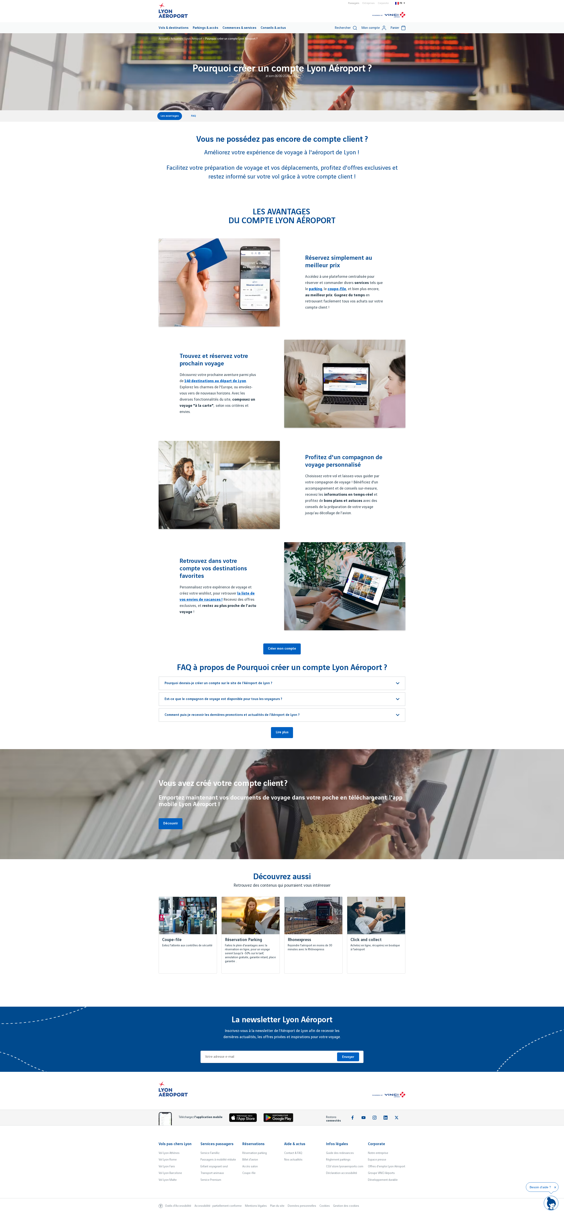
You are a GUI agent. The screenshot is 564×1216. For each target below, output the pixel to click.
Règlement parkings (338, 1159)
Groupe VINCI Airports (381, 1173)
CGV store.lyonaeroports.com (344, 1166)
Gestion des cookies (346, 1205)
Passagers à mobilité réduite (218, 1159)
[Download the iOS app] (244, 1118)
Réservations (253, 1144)
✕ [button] (555, 1187)
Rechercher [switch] (343, 28)
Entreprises (368, 3)
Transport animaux (212, 1173)
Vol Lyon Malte (168, 1179)
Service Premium (210, 1179)
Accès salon (250, 1166)
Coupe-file (249, 1173)
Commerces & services (239, 28)
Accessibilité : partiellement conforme (218, 1205)
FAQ (193, 115)
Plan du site (277, 1205)
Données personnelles (302, 1205)
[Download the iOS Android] (280, 1118)
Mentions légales (256, 1205)
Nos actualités (293, 1159)
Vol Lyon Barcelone (170, 1173)
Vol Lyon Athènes (169, 1153)
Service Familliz (209, 1153)
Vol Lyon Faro (167, 1166)
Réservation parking (254, 1153)
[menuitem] (173, 27)
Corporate (383, 3)
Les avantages (170, 115)
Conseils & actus (273, 28)
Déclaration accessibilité (341, 1173)
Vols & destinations (173, 28)
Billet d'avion (250, 1159)
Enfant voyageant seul (214, 1166)
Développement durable (383, 1179)
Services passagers (217, 1144)
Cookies (324, 1205)
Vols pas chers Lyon (175, 1144)
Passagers (353, 3)
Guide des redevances (340, 1153)
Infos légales (337, 1144)
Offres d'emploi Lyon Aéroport (386, 1166)
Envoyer (348, 1057)
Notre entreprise (378, 1153)
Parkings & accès (205, 28)
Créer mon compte (282, 648)
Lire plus (282, 732)
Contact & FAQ (293, 1153)
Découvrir (170, 823)
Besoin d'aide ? (540, 1187)
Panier (394, 28)
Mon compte (370, 28)
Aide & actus (294, 1144)
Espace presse (377, 1159)
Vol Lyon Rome (168, 1159)
